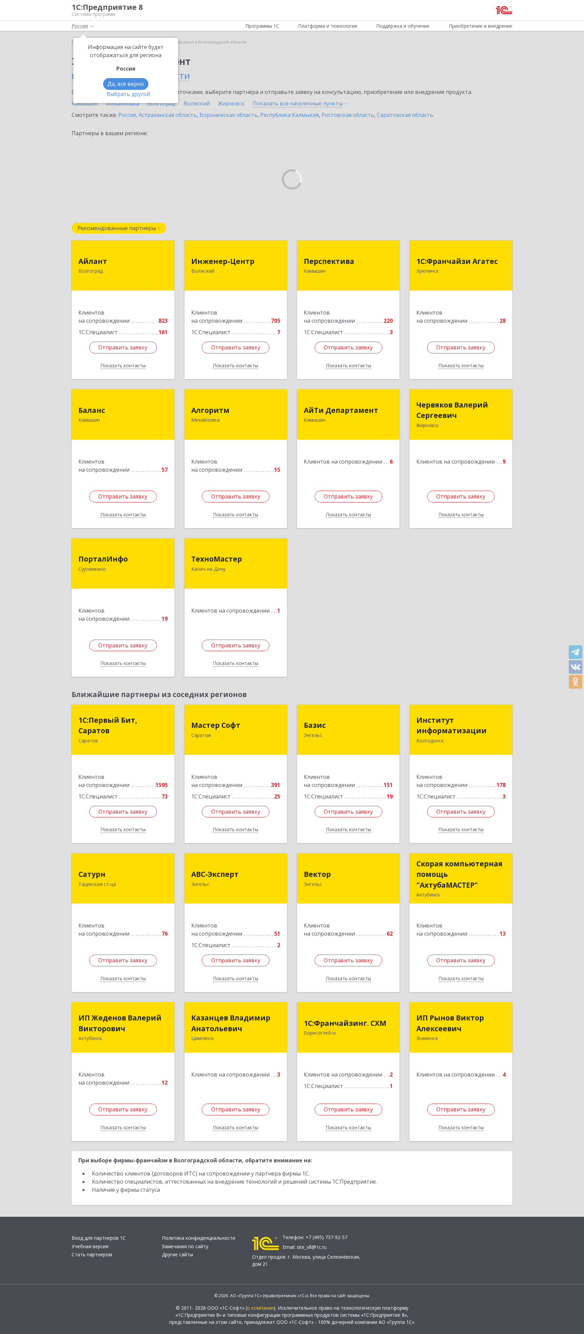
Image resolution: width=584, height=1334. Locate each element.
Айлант (92, 261)
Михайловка (122, 103)
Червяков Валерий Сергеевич (452, 410)
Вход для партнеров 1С (99, 1238)
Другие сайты (177, 1254)
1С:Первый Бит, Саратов (107, 725)
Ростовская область (347, 115)
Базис (315, 725)
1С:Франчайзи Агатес (457, 261)
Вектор (317, 874)
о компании (260, 1308)
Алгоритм (210, 410)
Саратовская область (405, 115)
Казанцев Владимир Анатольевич (230, 1023)
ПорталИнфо (103, 559)
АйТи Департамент (341, 410)
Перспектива (329, 261)
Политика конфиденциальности (198, 1238)
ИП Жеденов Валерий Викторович (120, 1023)
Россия (127, 115)
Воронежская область (228, 115)
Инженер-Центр (222, 261)
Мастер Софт (215, 725)
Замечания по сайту (185, 1246)
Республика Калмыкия (289, 115)
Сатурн (91, 874)
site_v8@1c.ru (311, 1247)
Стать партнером (92, 1254)
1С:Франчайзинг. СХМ (345, 1023)
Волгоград (161, 103)
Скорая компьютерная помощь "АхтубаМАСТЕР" (459, 874)
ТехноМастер (216, 559)
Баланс (91, 410)
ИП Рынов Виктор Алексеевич (450, 1023)
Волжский (197, 103)
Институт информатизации (451, 725)
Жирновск (231, 103)
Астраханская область (168, 115)
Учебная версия (90, 1246)
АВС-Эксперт (215, 874)
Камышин (85, 103)
